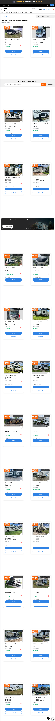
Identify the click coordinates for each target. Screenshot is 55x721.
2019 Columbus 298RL (38, 643)
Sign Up (52, 5)
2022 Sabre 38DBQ (9, 697)
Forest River (15, 12)
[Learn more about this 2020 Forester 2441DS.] (13, 116)
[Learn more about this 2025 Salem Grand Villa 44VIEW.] (41, 116)
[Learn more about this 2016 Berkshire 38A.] (13, 421)
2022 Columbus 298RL (38, 590)
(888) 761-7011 (46, 9)
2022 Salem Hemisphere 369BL (12, 39)
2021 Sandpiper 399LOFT (11, 643)
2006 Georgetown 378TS (39, 39)
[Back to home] (5, 9)
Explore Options (8, 226)
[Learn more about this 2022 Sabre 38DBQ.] (13, 690)
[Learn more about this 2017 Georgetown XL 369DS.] (13, 582)
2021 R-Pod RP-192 (9, 482)
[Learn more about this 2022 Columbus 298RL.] (41, 582)
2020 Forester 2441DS (10, 123)
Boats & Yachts (3, 5)
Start (43, 84)
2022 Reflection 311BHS (38, 267)
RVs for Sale (7, 12)
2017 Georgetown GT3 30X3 (12, 536)
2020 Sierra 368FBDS (10, 267)
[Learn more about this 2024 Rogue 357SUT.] (41, 475)
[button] (48, 718)
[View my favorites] (53, 9)
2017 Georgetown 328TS (39, 697)
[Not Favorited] (21, 45)
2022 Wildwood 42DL (38, 429)
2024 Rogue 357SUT (38, 482)
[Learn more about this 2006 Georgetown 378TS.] (41, 32)
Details (13, 51)
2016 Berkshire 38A (9, 429)
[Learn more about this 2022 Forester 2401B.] (13, 314)
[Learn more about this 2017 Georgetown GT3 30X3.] (13, 529)
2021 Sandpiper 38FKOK (38, 536)
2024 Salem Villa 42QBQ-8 (39, 375)
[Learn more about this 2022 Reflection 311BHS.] (41, 260)
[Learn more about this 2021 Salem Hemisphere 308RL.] (13, 170)
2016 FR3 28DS (36, 177)
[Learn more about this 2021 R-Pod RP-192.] (13, 475)
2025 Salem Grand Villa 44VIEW (40, 123)
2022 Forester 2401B (10, 321)
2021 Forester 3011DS (10, 375)
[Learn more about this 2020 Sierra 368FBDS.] (13, 260)
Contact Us (13, 54)
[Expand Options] (21, 38)
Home (2, 12)
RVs (8, 5)
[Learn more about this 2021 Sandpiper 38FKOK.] (41, 529)
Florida (21, 12)
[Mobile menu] (1, 9)
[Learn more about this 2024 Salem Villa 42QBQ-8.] (41, 367)
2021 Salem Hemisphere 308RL (12, 177)
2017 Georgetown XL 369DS (12, 590)
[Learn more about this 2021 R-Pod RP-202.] (41, 314)
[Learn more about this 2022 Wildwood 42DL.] (41, 421)
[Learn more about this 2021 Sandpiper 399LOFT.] (13, 636)
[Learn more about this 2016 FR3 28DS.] (41, 170)
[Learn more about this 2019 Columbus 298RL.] (41, 636)
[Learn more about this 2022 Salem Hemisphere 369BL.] (13, 32)
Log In (46, 5)
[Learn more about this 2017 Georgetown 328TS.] (41, 690)
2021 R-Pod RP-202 (37, 321)
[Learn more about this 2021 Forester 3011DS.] (13, 367)
